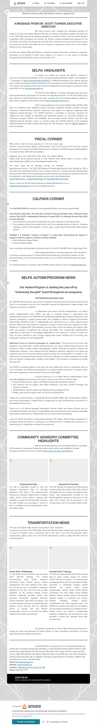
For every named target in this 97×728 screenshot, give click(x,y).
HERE (58, 372)
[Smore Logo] (19, 3)
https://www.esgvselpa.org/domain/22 (58, 451)
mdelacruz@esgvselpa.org (19, 186)
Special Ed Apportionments (57, 179)
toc (7, 12)
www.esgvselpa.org (24, 665)
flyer (60, 124)
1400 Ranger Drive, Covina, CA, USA (31, 667)
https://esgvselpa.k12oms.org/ (57, 101)
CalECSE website (78, 124)
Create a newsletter (26, 722)
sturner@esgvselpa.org (34, 88)
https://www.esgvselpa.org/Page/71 (37, 81)
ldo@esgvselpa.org (78, 265)
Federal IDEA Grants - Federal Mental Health (26, 179)
